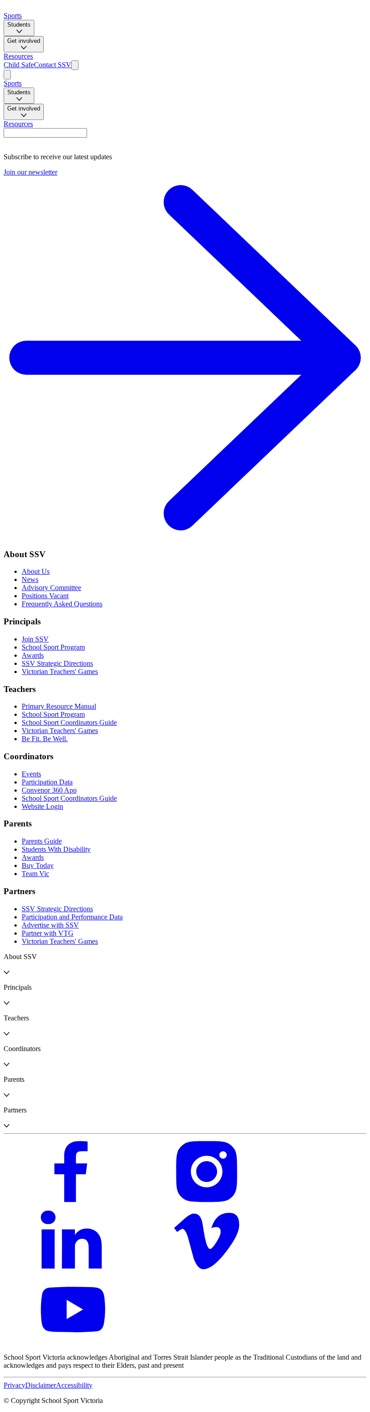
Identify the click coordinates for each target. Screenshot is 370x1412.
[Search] (75, 65)
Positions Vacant (45, 596)
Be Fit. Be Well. (45, 739)
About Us (36, 571)
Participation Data (47, 782)
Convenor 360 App (49, 790)
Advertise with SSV (50, 925)
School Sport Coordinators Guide (69, 722)
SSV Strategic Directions (57, 663)
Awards (33, 655)
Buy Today (38, 865)
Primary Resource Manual (59, 706)
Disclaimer (40, 1385)
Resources (18, 56)
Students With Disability (56, 849)
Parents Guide (42, 841)
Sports (13, 15)
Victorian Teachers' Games (60, 671)
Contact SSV (52, 65)
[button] (185, 964)
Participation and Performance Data (72, 917)
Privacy (14, 1385)
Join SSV (35, 639)
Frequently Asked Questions (62, 604)
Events (31, 774)
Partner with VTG (48, 933)
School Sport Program (53, 647)
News (30, 579)
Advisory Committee (51, 587)
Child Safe (19, 65)
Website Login (42, 806)
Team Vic (35, 873)
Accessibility (74, 1385)
